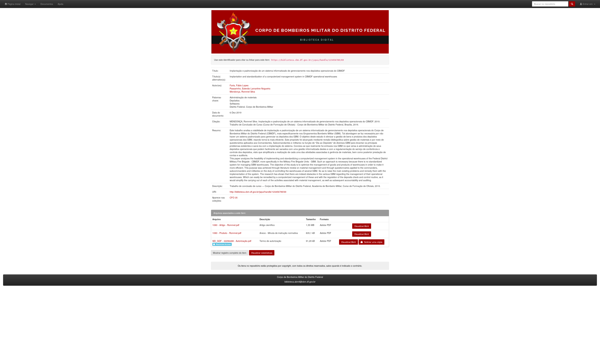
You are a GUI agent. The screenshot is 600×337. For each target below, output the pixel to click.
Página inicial (13, 3)
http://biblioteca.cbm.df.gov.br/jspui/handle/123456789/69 (258, 191)
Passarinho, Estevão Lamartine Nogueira (250, 88)
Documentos (46, 3)
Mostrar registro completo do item (229, 252)
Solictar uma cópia (372, 242)
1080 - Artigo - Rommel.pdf (225, 225)
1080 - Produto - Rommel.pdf (226, 232)
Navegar (29, 3)
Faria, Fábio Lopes (239, 85)
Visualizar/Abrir (361, 226)
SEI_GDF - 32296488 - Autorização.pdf (231, 240)
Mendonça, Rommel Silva (242, 91)
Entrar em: (588, 3)
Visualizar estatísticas (261, 252)
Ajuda (60, 3)
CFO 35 (234, 197)
